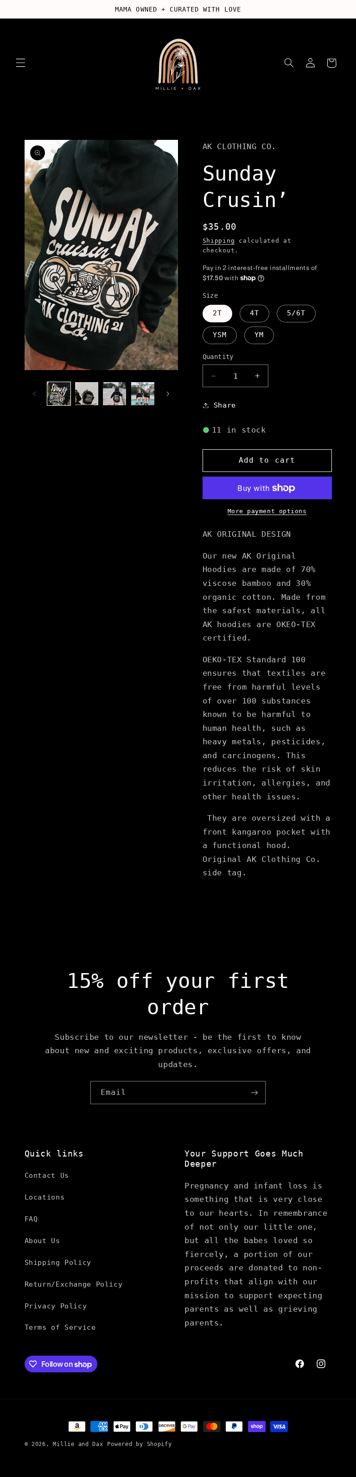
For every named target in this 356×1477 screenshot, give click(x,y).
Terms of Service (60, 1327)
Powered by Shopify (139, 1444)
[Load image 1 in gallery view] (58, 393)
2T (217, 313)
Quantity (218, 356)
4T (254, 313)
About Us (42, 1240)
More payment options (267, 511)
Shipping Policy (58, 1262)
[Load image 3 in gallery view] (114, 393)
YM (259, 335)
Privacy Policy (56, 1306)
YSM (220, 335)
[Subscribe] (254, 1092)
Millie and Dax (78, 1444)
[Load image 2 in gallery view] (86, 393)
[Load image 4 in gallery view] (142, 393)
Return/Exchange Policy (74, 1284)
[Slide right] (168, 393)
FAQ (31, 1219)
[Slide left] (35, 393)
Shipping (219, 240)
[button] (20, 63)
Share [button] (225, 405)
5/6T (296, 313)
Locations (45, 1197)
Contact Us (47, 1175)
